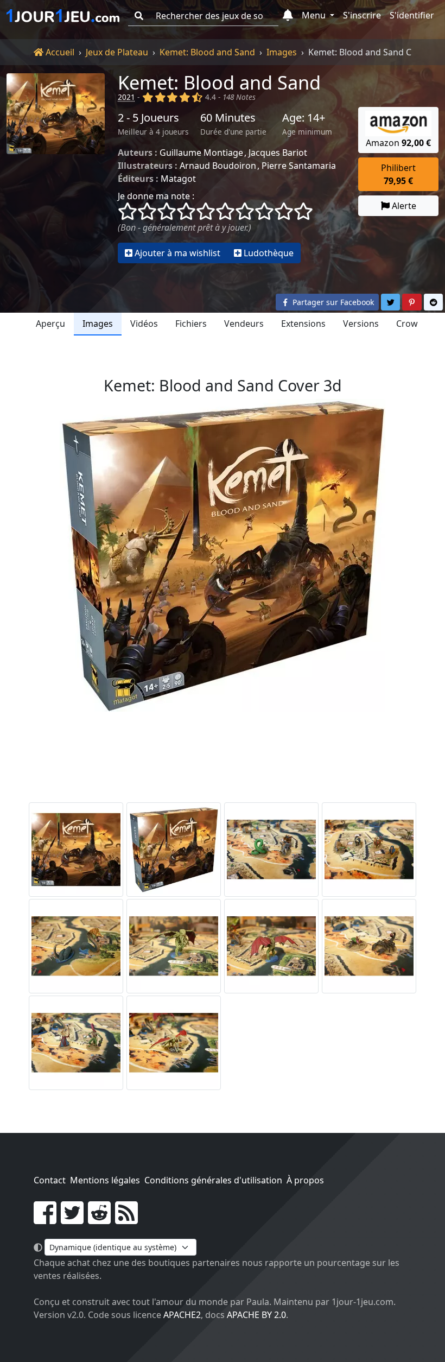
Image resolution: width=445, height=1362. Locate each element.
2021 (126, 97)
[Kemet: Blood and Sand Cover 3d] (174, 849)
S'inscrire (362, 15)
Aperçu (50, 324)
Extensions (303, 324)
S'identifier (412, 15)
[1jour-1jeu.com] (63, 16)
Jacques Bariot (278, 153)
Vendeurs (244, 324)
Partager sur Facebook (332, 302)
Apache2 (182, 1315)
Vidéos (144, 324)
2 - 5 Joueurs (148, 117)
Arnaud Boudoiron (218, 166)
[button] (287, 15)
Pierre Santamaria (299, 166)
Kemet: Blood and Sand (207, 52)
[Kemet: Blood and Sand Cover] (76, 849)
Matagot (178, 179)
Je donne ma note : (156, 196)
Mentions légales (105, 1180)
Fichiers (191, 324)
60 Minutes (228, 117)
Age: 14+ (303, 117)
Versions (361, 324)
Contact (50, 1180)
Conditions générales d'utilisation (213, 1180)
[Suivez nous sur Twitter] (72, 1219)
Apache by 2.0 (256, 1315)
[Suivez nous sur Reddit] (99, 1219)
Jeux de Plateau (117, 52)
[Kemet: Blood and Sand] (55, 168)
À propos (305, 1180)
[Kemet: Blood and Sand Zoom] (271, 849)
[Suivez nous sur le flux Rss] (126, 1219)
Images (281, 52)
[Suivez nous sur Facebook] (45, 1219)
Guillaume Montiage (201, 153)
